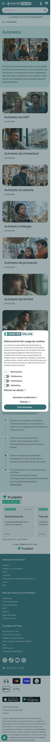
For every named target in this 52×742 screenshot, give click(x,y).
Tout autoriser (24, 407)
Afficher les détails (14, 390)
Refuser (24, 401)
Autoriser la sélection (24, 397)
